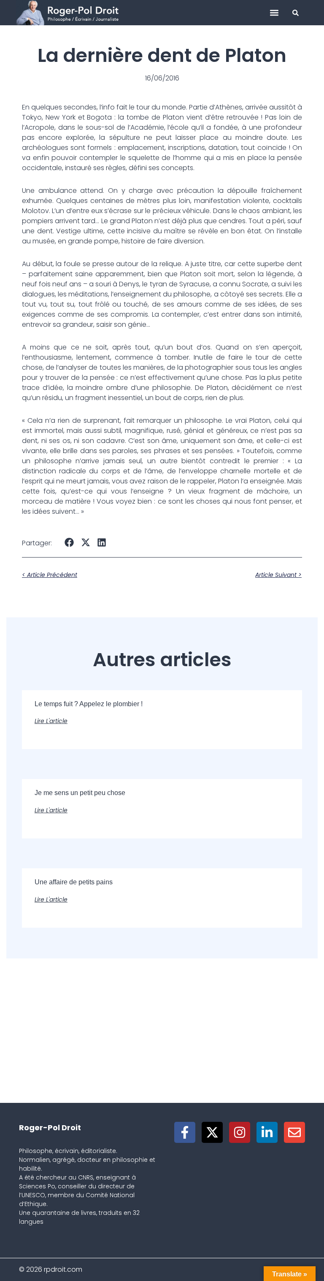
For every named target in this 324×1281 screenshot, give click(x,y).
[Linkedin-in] (267, 1132)
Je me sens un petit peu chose (80, 792)
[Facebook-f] (184, 1132)
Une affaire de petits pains (74, 882)
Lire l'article (51, 721)
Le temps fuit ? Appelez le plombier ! (89, 703)
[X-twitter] (212, 1132)
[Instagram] (239, 1132)
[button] (274, 13)
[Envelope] (294, 1132)
